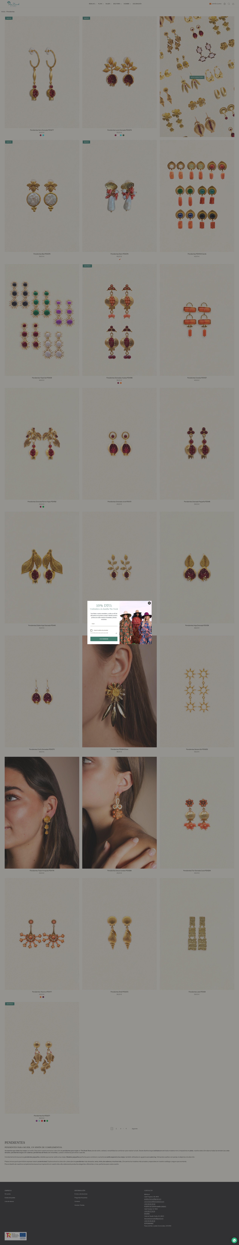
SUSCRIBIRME (104, 639)
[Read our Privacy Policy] (116, 633)
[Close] (149, 603)
